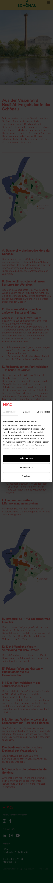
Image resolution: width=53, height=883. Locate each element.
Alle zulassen (26, 458)
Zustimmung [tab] (9, 412)
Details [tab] (26, 412)
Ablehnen (26, 476)
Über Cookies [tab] (43, 412)
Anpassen (25, 467)
